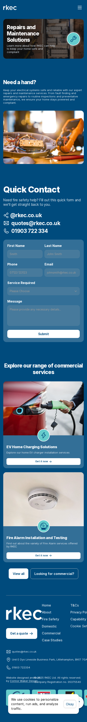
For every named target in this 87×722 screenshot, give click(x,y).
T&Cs (74, 605)
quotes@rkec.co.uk (24, 651)
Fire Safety (50, 619)
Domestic (49, 626)
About (46, 612)
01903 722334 (21, 667)
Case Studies (52, 640)
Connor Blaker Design (24, 680)
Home (46, 605)
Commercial (51, 633)
